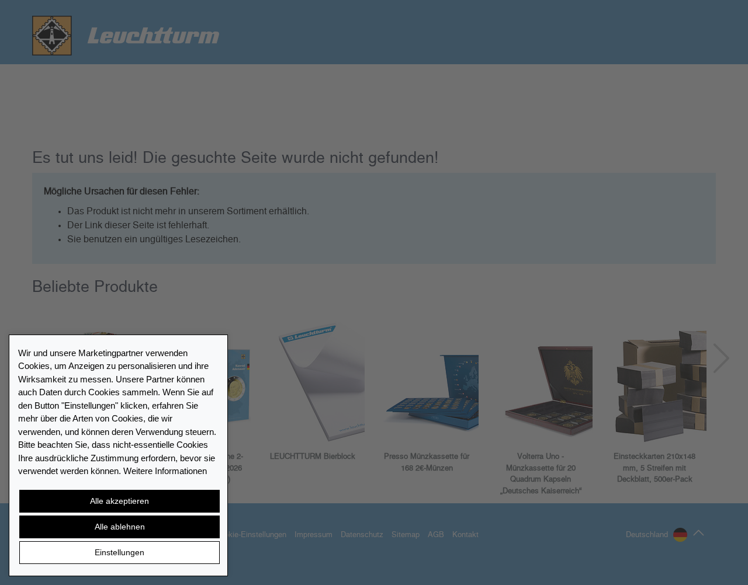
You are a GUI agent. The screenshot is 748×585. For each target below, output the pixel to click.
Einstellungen (119, 552)
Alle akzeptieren (119, 501)
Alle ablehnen (120, 526)
